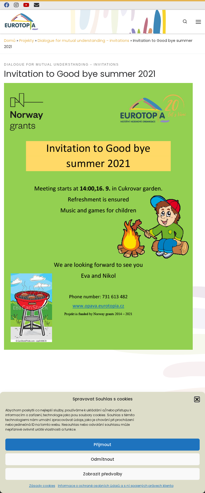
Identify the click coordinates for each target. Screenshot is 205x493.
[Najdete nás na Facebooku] (6, 5)
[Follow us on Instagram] (16, 5)
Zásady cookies (42, 485)
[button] (197, 399)
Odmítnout (102, 459)
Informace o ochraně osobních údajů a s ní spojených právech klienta (116, 485)
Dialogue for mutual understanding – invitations (83, 40)
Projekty (26, 40)
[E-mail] (36, 5)
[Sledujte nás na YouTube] (26, 5)
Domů (9, 40)
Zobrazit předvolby (102, 474)
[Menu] (198, 21)
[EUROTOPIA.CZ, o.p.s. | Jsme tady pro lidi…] (21, 21)
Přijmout (102, 444)
